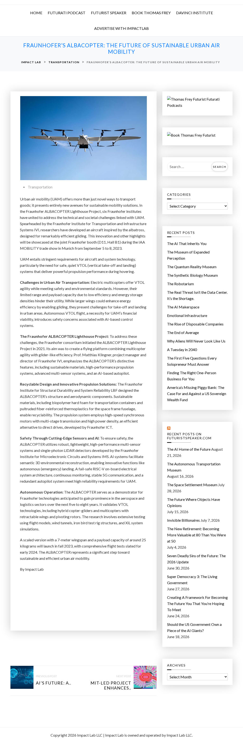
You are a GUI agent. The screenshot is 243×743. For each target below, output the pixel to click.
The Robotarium (180, 283)
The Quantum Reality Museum (191, 266)
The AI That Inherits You (186, 243)
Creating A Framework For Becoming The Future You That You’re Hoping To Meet (197, 603)
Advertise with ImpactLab (121, 28)
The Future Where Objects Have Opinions (193, 502)
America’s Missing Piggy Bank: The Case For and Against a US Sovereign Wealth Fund (196, 393)
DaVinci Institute (194, 12)
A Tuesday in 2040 (182, 349)
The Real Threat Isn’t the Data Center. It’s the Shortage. (197, 295)
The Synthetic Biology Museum (192, 275)
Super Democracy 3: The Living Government (192, 579)
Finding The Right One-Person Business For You (191, 375)
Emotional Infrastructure (187, 315)
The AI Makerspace (183, 307)
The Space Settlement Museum (192, 484)
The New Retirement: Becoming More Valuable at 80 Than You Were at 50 (196, 534)
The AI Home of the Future (188, 449)
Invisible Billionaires (183, 520)
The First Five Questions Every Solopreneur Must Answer (192, 361)
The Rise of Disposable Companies (195, 324)
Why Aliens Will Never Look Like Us (196, 341)
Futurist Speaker (108, 12)
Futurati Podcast (66, 12)
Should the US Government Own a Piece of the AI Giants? (194, 627)
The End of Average (183, 332)
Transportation (40, 187)
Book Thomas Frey (151, 12)
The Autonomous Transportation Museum (193, 467)
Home (36, 12)
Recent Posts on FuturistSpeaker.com (189, 436)
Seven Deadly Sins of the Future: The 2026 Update (196, 558)
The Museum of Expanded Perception (188, 255)
